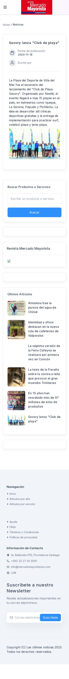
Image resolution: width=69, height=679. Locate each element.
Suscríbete (50, 617)
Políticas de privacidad (23, 537)
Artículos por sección (22, 504)
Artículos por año (20, 498)
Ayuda (13, 521)
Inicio (6, 24)
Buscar (35, 212)
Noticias (18, 24)
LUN (13, 572)
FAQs (13, 527)
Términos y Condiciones (24, 532)
